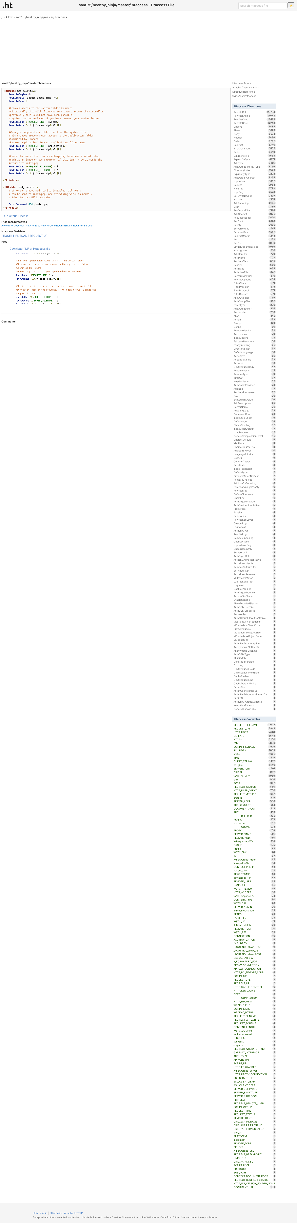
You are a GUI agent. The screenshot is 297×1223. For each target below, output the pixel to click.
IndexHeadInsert (254, 468)
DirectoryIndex (254, 170)
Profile (254, 848)
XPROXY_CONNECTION (254, 968)
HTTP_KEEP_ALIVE (254, 990)
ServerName (254, 406)
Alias (254, 315)
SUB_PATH (254, 1172)
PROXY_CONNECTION (254, 965)
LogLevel (254, 585)
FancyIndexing (254, 345)
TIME (254, 757)
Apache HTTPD (73, 1213)
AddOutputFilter (254, 308)
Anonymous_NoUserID (254, 647)
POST (254, 783)
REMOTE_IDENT (254, 1117)
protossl (254, 797)
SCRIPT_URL (254, 976)
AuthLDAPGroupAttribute (254, 701)
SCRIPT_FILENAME (254, 746)
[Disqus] (116, 378)
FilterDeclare (254, 294)
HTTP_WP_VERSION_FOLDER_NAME (254, 1183)
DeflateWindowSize (254, 708)
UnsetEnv (254, 497)
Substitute (254, 465)
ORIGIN (254, 772)
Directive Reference (243, 91)
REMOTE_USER (254, 881)
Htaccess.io (40, 1213)
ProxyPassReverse (254, 574)
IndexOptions (254, 337)
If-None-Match (254, 925)
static (254, 754)
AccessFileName (254, 596)
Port (254, 239)
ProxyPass (254, 508)
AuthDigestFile (254, 556)
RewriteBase (33, 225)
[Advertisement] (148, 48)
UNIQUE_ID (254, 1158)
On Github (11, 216)
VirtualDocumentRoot (254, 246)
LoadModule (254, 432)
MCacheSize (254, 639)
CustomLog (254, 523)
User (90, 225)
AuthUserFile (254, 272)
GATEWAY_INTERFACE (254, 1052)
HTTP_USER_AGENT (254, 790)
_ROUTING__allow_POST (254, 954)
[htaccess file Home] (8, 5)
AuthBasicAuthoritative (254, 505)
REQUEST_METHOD (254, 794)
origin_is (254, 1045)
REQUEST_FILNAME (254, 1016)
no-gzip (254, 764)
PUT (254, 812)
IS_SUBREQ (254, 943)
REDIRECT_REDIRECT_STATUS (254, 1179)
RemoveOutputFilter (254, 567)
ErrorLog (254, 665)
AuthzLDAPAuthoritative (254, 559)
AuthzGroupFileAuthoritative (254, 617)
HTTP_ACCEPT (254, 892)
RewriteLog (254, 534)
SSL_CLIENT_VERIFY (254, 1081)
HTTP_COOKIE (254, 826)
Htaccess (56, 1213)
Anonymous (254, 334)
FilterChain (254, 283)
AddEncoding (254, 203)
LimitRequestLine (254, 679)
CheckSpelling (254, 425)
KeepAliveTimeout (254, 705)
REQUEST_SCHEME (254, 1023)
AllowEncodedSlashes (254, 603)
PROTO (254, 830)
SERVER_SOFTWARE (254, 1088)
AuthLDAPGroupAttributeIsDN (254, 694)
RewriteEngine (64, 225)
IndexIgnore (254, 250)
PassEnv (254, 512)
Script (254, 152)
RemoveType (254, 374)
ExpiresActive (254, 155)
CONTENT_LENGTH (254, 1027)
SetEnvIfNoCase (254, 195)
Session (254, 264)
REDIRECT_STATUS (254, 786)
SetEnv (254, 243)
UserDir (254, 457)
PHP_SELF (254, 1099)
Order (254, 141)
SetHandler (254, 312)
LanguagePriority (254, 454)
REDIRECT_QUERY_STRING (254, 1048)
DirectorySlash (254, 348)
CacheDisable (254, 541)
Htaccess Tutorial (242, 83)
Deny (254, 133)
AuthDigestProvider (254, 501)
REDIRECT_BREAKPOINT (254, 1154)
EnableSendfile (254, 599)
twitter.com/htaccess (244, 95)
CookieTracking (254, 588)
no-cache (254, 823)
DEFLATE (254, 735)
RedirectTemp (254, 261)
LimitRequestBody (254, 366)
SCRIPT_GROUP (254, 1107)
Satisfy (254, 224)
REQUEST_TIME (254, 1110)
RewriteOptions (254, 279)
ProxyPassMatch (254, 563)
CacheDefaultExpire (254, 683)
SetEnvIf (254, 221)
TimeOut (254, 377)
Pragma (254, 819)
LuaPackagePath (254, 581)
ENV (254, 743)
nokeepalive (254, 870)
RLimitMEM (254, 658)
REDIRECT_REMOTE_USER (254, 1103)
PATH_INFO (254, 917)
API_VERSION (254, 1059)
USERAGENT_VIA (254, 957)
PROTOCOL (254, 1168)
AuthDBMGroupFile (254, 610)
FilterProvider (254, 286)
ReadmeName (254, 370)
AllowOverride (254, 297)
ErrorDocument (16, 225)
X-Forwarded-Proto (254, 859)
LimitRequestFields (254, 668)
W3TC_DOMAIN (254, 1030)
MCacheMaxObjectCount (254, 636)
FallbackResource (254, 341)
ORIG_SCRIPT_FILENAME (254, 1125)
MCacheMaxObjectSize (254, 632)
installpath (254, 1139)
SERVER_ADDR (254, 801)
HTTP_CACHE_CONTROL (254, 986)
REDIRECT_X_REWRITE (254, 1019)
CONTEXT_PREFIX (254, 866)
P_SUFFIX (254, 1037)
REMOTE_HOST (254, 928)
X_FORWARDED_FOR (254, 961)
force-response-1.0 (254, 895)
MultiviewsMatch (254, 577)
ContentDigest (254, 461)
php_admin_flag (254, 545)
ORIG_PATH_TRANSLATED (254, 1128)
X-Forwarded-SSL (254, 1150)
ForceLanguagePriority (254, 486)
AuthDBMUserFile (254, 607)
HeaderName (254, 381)
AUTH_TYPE (254, 1056)
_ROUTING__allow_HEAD (254, 946)
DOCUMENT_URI (253, 1187)
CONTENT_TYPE (254, 899)
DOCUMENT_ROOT (254, 808)
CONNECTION (254, 936)
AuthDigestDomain (254, 592)
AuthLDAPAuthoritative (254, 643)
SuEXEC (254, 698)
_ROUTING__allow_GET (254, 950)
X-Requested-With (254, 841)
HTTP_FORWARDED (254, 1067)
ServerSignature (254, 275)
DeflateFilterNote (254, 494)
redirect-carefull (254, 1034)
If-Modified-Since (254, 910)
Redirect (254, 144)
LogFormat (254, 527)
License (23, 216)
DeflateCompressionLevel (254, 436)
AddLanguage (254, 410)
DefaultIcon (254, 421)
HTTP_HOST (254, 732)
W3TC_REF (254, 932)
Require (254, 184)
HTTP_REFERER (254, 815)
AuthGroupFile (254, 301)
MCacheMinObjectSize (254, 625)
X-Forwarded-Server (254, 1070)
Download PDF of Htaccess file (29, 248)
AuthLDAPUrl (254, 530)
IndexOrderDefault (254, 428)
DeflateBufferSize (254, 661)
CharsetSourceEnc (254, 446)
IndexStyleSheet (254, 417)
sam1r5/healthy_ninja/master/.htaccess (41, 17)
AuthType (254, 268)
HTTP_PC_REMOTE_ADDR (254, 972)
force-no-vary (254, 775)
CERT (254, 994)
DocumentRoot (254, 414)
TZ (254, 855)
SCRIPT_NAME (254, 1008)
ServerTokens (254, 228)
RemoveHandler (254, 330)
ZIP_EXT (254, 1147)
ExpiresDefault (254, 159)
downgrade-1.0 (254, 877)
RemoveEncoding (254, 537)
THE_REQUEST (254, 805)
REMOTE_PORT (254, 1143)
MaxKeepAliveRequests (254, 621)
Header (254, 137)
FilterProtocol (254, 290)
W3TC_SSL (254, 903)
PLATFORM (254, 1136)
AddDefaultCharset (254, 177)
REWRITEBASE (254, 874)
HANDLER (254, 885)
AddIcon (254, 388)
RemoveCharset (254, 479)
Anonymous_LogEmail (254, 650)
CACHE (254, 845)
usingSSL (254, 1041)
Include (254, 199)
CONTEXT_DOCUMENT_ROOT (254, 1176)
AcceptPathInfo (254, 359)
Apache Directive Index (245, 87)
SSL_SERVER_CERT (254, 1077)
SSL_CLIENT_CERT (254, 1085)
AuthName (254, 257)
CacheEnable (254, 676)
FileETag (254, 188)
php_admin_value (254, 399)
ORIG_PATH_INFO (254, 1161)
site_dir (254, 1132)
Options (254, 126)
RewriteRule (80, 225)
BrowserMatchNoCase (254, 476)
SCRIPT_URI (254, 1063)
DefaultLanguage (254, 352)
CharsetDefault (254, 439)
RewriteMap (254, 490)
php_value (254, 181)
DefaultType (254, 472)
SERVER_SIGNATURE (254, 1092)
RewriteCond (48, 225)
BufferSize (254, 687)
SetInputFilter (254, 570)
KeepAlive (254, 355)
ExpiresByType (254, 173)
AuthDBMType (254, 654)
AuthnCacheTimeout (254, 690)
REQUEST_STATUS (254, 1114)
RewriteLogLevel (254, 519)
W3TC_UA (254, 921)
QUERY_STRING (254, 761)
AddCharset (254, 214)
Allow (9, 17)
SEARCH (254, 914)
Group (254, 323)
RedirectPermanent (254, 392)
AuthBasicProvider (254, 385)
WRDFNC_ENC (254, 1005)
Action (254, 319)
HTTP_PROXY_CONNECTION (254, 1074)
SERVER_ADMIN (254, 906)
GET (254, 779)
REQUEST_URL (254, 979)
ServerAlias (254, 614)
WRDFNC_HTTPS (254, 1012)
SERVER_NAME (254, 834)
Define (254, 326)
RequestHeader (254, 217)
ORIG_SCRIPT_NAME (254, 1121)
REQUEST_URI (39, 235)
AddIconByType (254, 450)
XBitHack (254, 443)
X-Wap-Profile (254, 863)
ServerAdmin (254, 552)
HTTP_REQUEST (254, 1001)
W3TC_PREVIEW (254, 888)
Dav (254, 395)
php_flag (254, 192)
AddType (254, 163)
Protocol (254, 363)
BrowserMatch (254, 232)
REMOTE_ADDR (254, 837)
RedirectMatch (254, 235)
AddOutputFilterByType (254, 166)
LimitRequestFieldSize (254, 672)
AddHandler (254, 254)
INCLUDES (254, 750)
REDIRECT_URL (254, 983)
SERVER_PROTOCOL (254, 1096)
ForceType (254, 305)
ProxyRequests (254, 628)
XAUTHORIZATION (254, 939)
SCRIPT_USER (254, 1165)
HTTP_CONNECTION (254, 997)
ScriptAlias (254, 516)
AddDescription (254, 403)
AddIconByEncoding (254, 483)
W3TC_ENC (254, 852)
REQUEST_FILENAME (15, 235)
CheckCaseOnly (254, 548)
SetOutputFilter (254, 210)
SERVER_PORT (254, 768)
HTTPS (254, 739)
